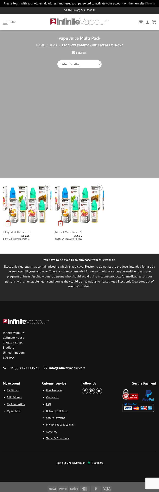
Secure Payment (55, 418)
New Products (54, 390)
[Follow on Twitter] (99, 391)
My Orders (13, 390)
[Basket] (154, 22)
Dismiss (150, 3)
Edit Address (14, 397)
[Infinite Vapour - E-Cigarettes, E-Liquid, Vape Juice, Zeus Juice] (79, 21)
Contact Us (52, 397)
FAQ (48, 404)
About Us (51, 431)
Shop (53, 45)
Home (40, 45)
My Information (16, 404)
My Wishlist (14, 411)
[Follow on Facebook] (85, 391)
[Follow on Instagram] (92, 391)
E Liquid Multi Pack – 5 (16, 232)
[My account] (147, 22)
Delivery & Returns (57, 411)
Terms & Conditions (57, 438)
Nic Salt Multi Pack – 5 (68, 232)
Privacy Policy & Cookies (60, 424)
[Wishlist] (141, 22)
